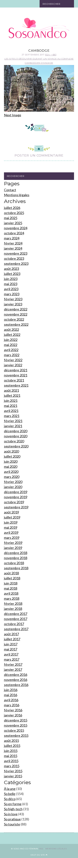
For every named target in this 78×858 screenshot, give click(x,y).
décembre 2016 (15, 674)
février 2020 (13, 482)
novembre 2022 (15, 314)
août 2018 (11, 573)
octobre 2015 (14, 730)
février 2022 (13, 360)
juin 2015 (10, 751)
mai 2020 (10, 466)
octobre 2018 (14, 563)
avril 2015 (11, 761)
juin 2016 (10, 690)
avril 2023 (11, 289)
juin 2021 (10, 400)
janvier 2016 (13, 715)
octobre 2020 (14, 441)
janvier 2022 (13, 365)
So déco (10, 799)
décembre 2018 (15, 553)
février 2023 (13, 299)
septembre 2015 (16, 735)
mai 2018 (10, 588)
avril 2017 (11, 654)
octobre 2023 (14, 258)
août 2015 (11, 740)
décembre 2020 (15, 431)
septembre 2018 (16, 568)
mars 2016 (11, 705)
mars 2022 (11, 355)
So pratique (12, 819)
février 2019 (13, 543)
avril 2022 (11, 350)
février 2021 (13, 421)
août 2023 (11, 269)
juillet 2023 (12, 274)
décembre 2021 (15, 370)
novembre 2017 (15, 619)
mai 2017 (10, 649)
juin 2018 (10, 583)
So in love (11, 814)
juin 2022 (10, 340)
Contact (10, 190)
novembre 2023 (15, 253)
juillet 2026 (12, 208)
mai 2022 (10, 345)
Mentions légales (16, 195)
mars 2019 (11, 537)
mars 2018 (11, 598)
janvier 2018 (13, 609)
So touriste (12, 824)
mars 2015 (11, 766)
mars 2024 (11, 238)
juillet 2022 (12, 334)
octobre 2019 (14, 502)
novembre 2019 (15, 497)
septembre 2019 (16, 507)
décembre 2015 (15, 720)
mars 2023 (11, 294)
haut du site (38, 855)
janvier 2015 (13, 776)
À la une (10, 789)
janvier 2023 (13, 304)
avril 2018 (11, 593)
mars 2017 (11, 659)
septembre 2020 (16, 446)
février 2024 (13, 243)
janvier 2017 (13, 669)
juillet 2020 (12, 456)
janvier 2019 (13, 548)
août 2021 (11, 390)
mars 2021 (11, 416)
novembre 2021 (15, 375)
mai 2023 (10, 284)
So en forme (13, 804)
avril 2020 (11, 472)
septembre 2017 (16, 629)
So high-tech (13, 809)
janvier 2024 (13, 248)
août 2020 (11, 451)
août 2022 (11, 329)
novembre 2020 (15, 436)
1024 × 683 (50, 54)
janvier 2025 (13, 223)
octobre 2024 (14, 233)
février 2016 (13, 710)
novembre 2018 (15, 558)
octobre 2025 (14, 213)
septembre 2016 (16, 685)
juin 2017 (10, 644)
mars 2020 (11, 477)
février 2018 (13, 603)
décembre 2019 (15, 492)
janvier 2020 (13, 487)
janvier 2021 (13, 426)
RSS (41, 848)
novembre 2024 (15, 228)
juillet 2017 (12, 639)
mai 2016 (10, 695)
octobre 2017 (14, 624)
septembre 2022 (16, 324)
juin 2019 (10, 522)
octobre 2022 (14, 319)
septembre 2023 (16, 263)
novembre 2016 (15, 680)
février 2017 (13, 664)
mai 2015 (10, 756)
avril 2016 (11, 700)
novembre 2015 (15, 725)
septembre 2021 (16, 385)
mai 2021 (10, 406)
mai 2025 (10, 218)
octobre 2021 (14, 380)
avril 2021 (11, 411)
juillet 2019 (12, 517)
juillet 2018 (12, 578)
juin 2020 (10, 461)
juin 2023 (10, 279)
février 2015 (13, 771)
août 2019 (11, 512)
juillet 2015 (12, 746)
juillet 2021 (12, 395)
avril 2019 (11, 532)
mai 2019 (10, 527)
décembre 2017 (15, 614)
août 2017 (11, 634)
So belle (9, 794)
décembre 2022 (15, 309)
